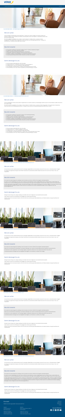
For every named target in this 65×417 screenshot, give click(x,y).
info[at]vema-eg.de (9, 413)
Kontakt (60, 404)
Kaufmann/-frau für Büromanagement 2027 (14, 292)
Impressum (59, 401)
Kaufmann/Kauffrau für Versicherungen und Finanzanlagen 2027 (19, 162)
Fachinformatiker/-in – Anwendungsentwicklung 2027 (16, 96)
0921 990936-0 (8, 411)
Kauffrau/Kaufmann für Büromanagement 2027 (15, 229)
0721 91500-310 (25, 411)
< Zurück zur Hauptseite (9, 6)
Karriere (60, 6)
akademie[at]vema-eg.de (26, 413)
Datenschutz (59, 402)
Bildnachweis (59, 403)
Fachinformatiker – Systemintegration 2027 (14, 29)
